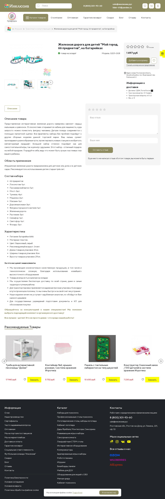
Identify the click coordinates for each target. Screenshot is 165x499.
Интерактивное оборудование (72, 445)
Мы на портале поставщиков (18, 433)
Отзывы (8, 466)
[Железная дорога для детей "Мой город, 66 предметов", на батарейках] (11, 85)
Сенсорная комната (66, 437)
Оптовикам (10, 429)
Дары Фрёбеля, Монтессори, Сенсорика (76, 429)
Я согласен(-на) (109, 493)
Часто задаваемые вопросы (18, 425)
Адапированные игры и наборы (71, 454)
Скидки (8, 458)
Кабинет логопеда (66, 425)
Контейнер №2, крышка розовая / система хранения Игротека (60, 368)
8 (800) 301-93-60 (92, 6)
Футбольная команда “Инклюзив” (20, 454)
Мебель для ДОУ (65, 470)
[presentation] (50, 82)
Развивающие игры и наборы (70, 433)
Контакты (9, 470)
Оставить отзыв (100, 150)
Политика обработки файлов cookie (22, 490)
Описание (12, 108)
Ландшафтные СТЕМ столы (70, 441)
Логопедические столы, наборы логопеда (77, 421)
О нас (7, 413)
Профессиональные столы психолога (74, 417)
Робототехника (64, 458)
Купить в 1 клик (31, 387)
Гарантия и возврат (14, 445)
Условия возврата (13, 486)
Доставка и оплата (13, 441)
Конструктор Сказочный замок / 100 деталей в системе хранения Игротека (141, 368)
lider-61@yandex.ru (122, 7)
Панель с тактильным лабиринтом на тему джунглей (101, 366)
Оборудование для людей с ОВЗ (72, 474)
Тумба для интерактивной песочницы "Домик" (20, 366)
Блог (7, 462)
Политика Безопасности (16, 477)
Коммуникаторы (65, 450)
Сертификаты (11, 421)
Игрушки (61, 462)
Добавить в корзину (138, 60)
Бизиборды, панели (66, 466)
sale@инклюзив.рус (122, 4)
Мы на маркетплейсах (15, 437)
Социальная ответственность (19, 450)
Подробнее (77, 493)
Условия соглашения (14, 482)
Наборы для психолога (67, 413)
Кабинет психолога (66, 483)
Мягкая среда (63, 478)
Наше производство (14, 417)
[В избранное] (154, 60)
